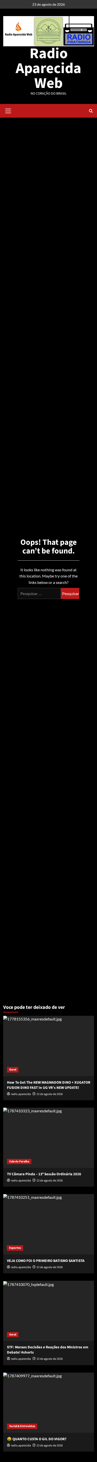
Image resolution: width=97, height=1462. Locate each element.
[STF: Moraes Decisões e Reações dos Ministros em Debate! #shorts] (48, 1311)
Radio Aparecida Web (48, 68)
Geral (12, 1070)
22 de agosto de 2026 (50, 1359)
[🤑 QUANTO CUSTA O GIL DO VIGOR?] (48, 1403)
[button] (8, 110)
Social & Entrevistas (22, 1426)
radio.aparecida (21, 1359)
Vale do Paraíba (19, 1161)
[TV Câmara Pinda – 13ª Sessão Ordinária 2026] (48, 1138)
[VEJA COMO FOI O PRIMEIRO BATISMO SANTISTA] (48, 1224)
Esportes (15, 1248)
